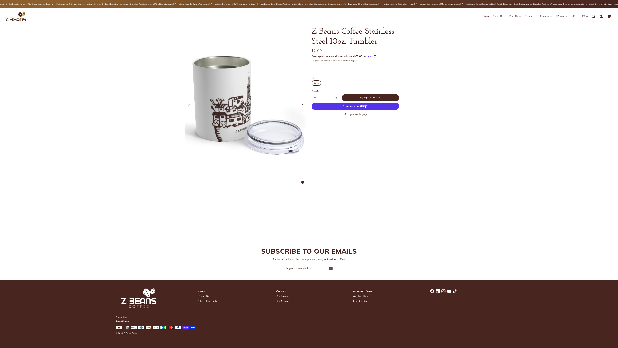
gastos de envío (321, 61)
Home (201, 291)
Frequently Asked (362, 291)
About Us (203, 296)
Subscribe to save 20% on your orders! (220, 4)
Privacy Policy (121, 317)
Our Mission (282, 301)
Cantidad (316, 91)
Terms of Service (122, 321)
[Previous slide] (188, 105)
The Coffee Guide (207, 301)
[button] (593, 16)
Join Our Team (361, 301)
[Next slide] (302, 105)
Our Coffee (282, 291)
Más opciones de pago (355, 114)
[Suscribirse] (330, 268)
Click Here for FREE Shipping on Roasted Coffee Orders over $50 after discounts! (115, 4)
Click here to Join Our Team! (179, 4)
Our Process (282, 296)
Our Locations (360, 296)
